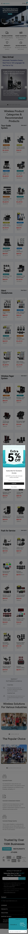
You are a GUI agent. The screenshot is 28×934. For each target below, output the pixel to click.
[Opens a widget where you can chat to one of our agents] (17, 925)
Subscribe (14, 483)
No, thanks (14, 486)
